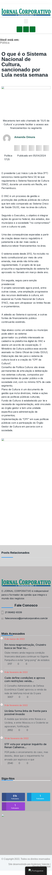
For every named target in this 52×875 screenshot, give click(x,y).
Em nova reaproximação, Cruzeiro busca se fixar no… (25, 646)
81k (15, 797)
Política (4, 42)
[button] (26, 21)
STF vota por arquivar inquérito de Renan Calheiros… (25, 746)
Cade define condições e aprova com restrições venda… (24, 679)
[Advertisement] (26, 517)
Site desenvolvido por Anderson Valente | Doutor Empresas (29, 865)
